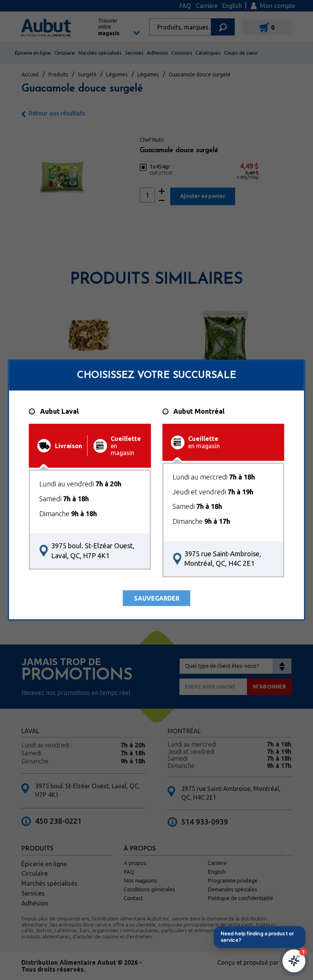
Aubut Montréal (198, 411)
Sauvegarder (156, 598)
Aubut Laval (59, 411)
